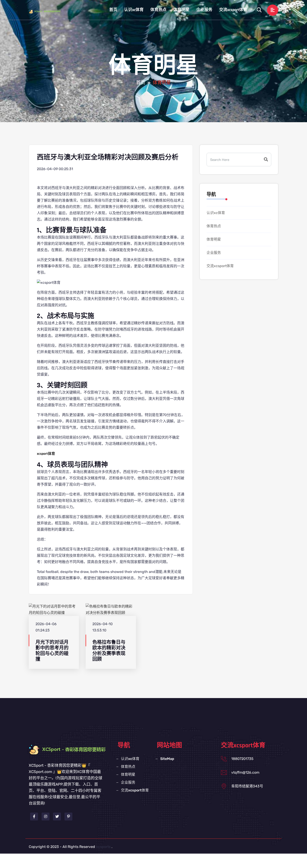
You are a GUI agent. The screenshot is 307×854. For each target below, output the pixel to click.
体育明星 (181, 9)
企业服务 (204, 9)
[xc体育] (49, 11)
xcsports (103, 847)
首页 (113, 9)
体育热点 (158, 9)
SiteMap (167, 759)
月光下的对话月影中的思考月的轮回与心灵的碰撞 (52, 650)
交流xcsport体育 (233, 9)
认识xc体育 (134, 9)
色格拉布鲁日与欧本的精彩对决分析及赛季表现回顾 (108, 650)
